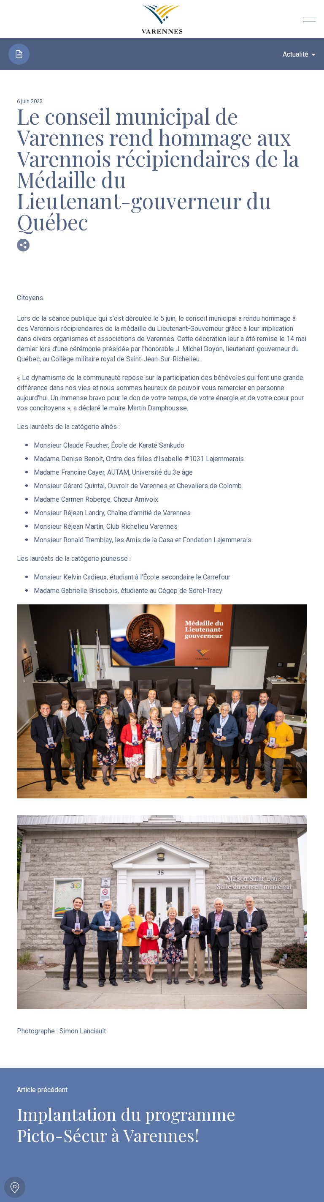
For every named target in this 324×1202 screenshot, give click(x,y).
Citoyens (30, 298)
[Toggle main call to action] (14, 1187)
